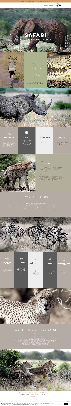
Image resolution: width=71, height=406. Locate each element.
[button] (35, 7)
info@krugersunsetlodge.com (32, 399)
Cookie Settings (59, 404)
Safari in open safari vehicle (62, 142)
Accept (66, 404)
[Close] (69, 404)
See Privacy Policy (33, 404)
